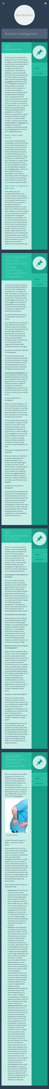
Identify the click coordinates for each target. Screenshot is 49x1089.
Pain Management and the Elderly (16, 535)
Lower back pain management (14, 373)
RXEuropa (22, 123)
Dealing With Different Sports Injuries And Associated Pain (15, 761)
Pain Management (13, 47)
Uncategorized (39, 73)
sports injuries (18, 796)
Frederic (37, 68)
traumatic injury (14, 169)
